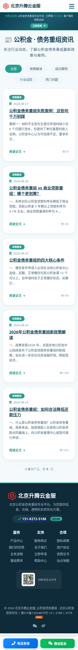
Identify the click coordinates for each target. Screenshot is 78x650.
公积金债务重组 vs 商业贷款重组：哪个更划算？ (36, 190)
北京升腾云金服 (25, 6)
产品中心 (16, 540)
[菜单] (71, 6)
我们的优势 (16, 547)
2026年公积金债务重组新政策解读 (37, 334)
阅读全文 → (17, 151)
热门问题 (52, 79)
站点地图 (63, 560)
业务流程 (16, 554)
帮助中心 (40, 560)
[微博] (43, 626)
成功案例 (61, 69)
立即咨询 (37, 25)
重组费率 (16, 560)
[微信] (35, 626)
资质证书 (63, 554)
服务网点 (40, 540)
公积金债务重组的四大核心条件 (36, 260)
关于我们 (40, 547)
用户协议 (63, 547)
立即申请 (40, 554)
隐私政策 (63, 540)
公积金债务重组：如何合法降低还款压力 (38, 412)
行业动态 (26, 79)
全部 (13, 69)
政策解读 (36, 69)
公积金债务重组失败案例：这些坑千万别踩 (38, 113)
